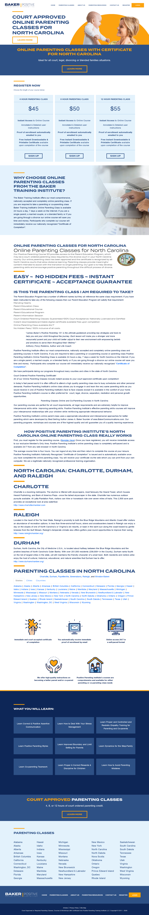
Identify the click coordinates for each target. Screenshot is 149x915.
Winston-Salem (102, 576)
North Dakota (88, 595)
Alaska (27, 586)
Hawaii (129, 586)
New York (58, 595)
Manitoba (82, 589)
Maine (72, 589)
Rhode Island (45, 599)
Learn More (25, 40)
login (137, 5)
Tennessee (107, 599)
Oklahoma (101, 595)
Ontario (111, 595)
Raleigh (86, 576)
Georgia (120, 586)
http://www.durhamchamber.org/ (29, 561)
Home (53, 5)
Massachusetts (107, 589)
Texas (117, 599)
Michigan (120, 589)
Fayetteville (63, 576)
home (44, 895)
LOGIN (134, 895)
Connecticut (88, 586)
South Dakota (93, 599)
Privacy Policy (74, 908)
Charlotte (44, 576)
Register (126, 5)
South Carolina (77, 599)
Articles (65, 908)
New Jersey (32, 595)
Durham (53, 576)
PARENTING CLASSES (59, 895)
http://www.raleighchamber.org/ (29, 533)
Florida (110, 586)
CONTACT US (110, 895)
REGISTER (123, 895)
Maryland (93, 589)
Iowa (33, 589)
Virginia (17, 602)
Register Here (67, 440)
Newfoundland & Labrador (110, 592)
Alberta (36, 586)
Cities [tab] (29, 580)
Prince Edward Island (103, 870)
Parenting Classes (66, 5)
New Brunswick (88, 592)
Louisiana (62, 589)
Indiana (24, 589)
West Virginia (60, 602)
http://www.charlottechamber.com (29, 505)
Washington (28, 602)
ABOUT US (75, 895)
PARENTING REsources (92, 895)
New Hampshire (67, 874)
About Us (81, 5)
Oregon (121, 595)
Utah (125, 599)
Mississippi (31, 592)
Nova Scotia (98, 856)
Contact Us (114, 5)
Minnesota (18, 592)
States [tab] (19, 580)
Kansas (40, 589)
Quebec (33, 599)
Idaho (16, 589)
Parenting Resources (97, 5)
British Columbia (61, 586)
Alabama (18, 586)
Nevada (75, 592)
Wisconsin (74, 602)
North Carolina (72, 595)
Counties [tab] (41, 580)
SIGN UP (33, 155)
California (75, 586)
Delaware (100, 586)
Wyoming (86, 602)
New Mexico (46, 595)
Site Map (83, 908)
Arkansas (46, 586)
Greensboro (75, 576)
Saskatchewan (61, 599)
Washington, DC (44, 602)
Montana (54, 592)
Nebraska (64, 592)
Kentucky (51, 589)
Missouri (43, 592)
